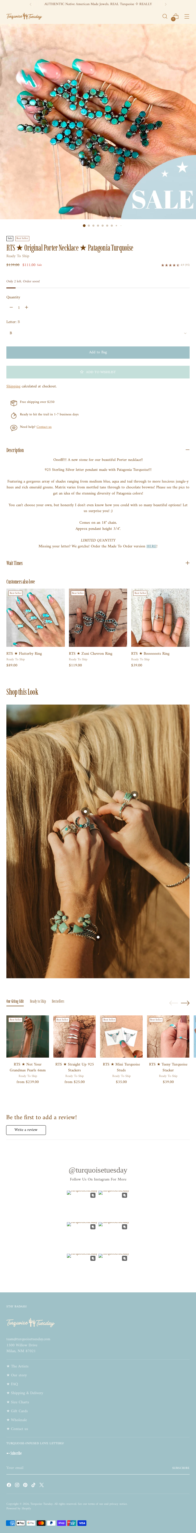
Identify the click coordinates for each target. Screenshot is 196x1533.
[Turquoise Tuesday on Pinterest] (26, 1486)
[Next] (165, 4)
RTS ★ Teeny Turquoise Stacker (168, 1067)
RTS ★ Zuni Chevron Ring (90, 653)
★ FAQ (12, 1384)
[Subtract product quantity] (11, 308)
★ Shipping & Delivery (24, 1393)
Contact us (44, 427)
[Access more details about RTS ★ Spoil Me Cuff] (98, 937)
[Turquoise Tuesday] (24, 16)
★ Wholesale (16, 1420)
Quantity (13, 297)
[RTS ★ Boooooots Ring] (160, 618)
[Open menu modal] (187, 16)
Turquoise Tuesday (41, 1504)
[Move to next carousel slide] (185, 1003)
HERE (151, 546)
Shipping (13, 386)
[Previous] (30, 4)
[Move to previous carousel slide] (173, 1003)
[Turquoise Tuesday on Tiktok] (34, 1486)
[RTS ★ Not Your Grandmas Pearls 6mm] (27, 1036)
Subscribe (181, 1468)
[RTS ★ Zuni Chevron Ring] (98, 618)
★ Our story (16, 1375)
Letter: (13, 322)
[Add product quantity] (26, 308)
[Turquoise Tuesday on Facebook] (9, 1486)
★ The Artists (17, 1366)
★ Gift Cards (17, 1411)
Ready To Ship (17, 256)
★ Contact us (17, 1429)
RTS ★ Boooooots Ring (150, 653)
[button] (97, 372)
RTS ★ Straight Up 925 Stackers (74, 1067)
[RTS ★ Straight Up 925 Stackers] (74, 1036)
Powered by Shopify (18, 1508)
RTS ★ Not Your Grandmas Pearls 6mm (28, 1067)
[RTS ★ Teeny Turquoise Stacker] (168, 1036)
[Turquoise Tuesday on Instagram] (18, 1486)
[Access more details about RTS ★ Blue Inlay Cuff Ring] (134, 795)
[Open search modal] (165, 16)
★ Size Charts (17, 1402)
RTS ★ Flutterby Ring (24, 653)
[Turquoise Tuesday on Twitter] (42, 1486)
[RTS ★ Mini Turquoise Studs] (121, 1036)
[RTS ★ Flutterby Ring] (35, 618)
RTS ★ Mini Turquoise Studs (121, 1067)
